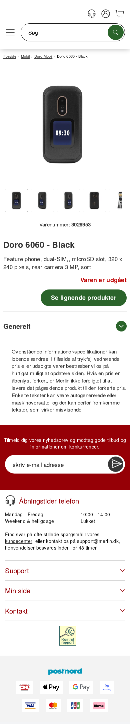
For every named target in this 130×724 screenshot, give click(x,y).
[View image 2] (42, 200)
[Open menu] (10, 32)
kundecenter (18, 541)
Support (17, 570)
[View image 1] (16, 200)
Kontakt (16, 611)
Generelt (17, 326)
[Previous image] (13, 126)
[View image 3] (68, 200)
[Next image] (111, 126)
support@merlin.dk (98, 541)
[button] (62, 124)
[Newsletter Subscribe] (115, 464)
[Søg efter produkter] (116, 32)
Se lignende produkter (83, 297)
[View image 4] (94, 200)
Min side (17, 590)
